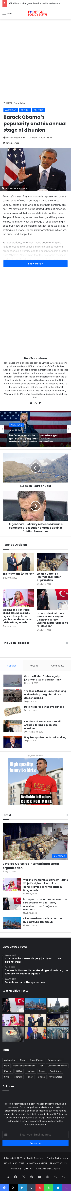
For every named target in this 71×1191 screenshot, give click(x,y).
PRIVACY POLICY (58, 1163)
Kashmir (8, 1071)
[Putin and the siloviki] (35, 1033)
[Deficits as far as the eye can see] (12, 711)
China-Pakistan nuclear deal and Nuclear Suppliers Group (43, 920)
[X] (35, 403)
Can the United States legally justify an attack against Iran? (42, 678)
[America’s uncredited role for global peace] (58, 1005)
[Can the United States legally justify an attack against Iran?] (12, 681)
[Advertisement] (35, 59)
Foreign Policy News (57, 1158)
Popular (11, 665)
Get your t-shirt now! (35, 756)
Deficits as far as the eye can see (44, 706)
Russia (42, 1071)
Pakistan (30, 1071)
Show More (34, 263)
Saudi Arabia (56, 1071)
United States (55, 1077)
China (22, 1060)
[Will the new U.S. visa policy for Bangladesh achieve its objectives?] (58, 1033)
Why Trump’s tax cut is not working (45, 737)
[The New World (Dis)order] (18, 562)
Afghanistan (9, 1060)
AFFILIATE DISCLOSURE (48, 1168)
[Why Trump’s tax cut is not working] (12, 742)
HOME (7, 1163)
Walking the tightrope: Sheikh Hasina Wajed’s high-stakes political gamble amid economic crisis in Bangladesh (17, 616)
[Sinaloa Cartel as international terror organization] (52, 562)
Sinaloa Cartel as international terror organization (49, 577)
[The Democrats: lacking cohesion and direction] (13, 1034)
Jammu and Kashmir (57, 1065)
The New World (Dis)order (18, 573)
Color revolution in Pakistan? (23, 3)
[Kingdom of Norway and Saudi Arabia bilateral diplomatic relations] (12, 726)
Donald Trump (36, 1060)
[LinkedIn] (40, 403)
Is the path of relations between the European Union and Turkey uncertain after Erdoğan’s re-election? (52, 620)
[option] (35, 429)
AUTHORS (16, 1168)
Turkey (29, 1077)
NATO (19, 1071)
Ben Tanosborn (13, 137)
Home (8, 102)
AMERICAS (19, 102)
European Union (55, 1060)
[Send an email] (24, 137)
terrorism (18, 1077)
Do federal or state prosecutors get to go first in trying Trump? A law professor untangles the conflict (35, 437)
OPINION (24, 110)
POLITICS (38, 110)
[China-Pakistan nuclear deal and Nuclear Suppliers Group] (12, 923)
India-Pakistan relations (24, 1065)
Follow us (8, 1086)
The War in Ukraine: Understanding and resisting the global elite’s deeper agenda (45, 694)
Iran (41, 1065)
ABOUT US (18, 1163)
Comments (57, 665)
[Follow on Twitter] (21, 137)
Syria (6, 1077)
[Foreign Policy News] (35, 13)
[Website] (31, 403)
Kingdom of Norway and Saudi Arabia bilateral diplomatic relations (42, 725)
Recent (34, 665)
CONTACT (29, 1168)
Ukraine (41, 1077)
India (6, 1065)
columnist (44, 362)
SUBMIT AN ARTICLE (37, 1163)
